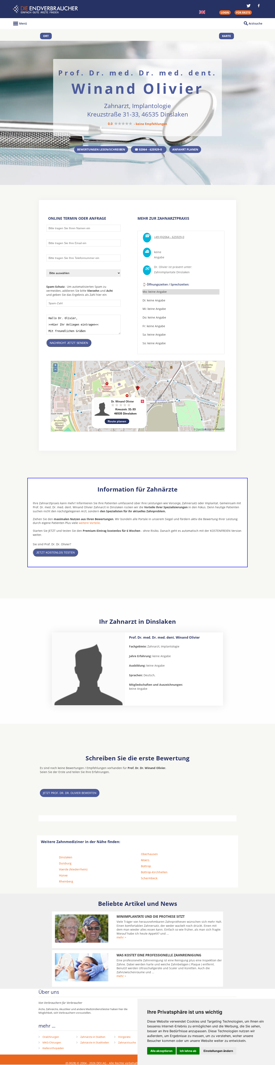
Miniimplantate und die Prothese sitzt (151, 916)
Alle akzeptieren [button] (161, 1051)
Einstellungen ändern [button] (218, 1051)
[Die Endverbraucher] (46, 9)
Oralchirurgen (50, 1037)
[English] (202, 12)
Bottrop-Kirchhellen (154, 872)
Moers (145, 860)
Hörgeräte (124, 1037)
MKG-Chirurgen (51, 1042)
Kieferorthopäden (53, 1048)
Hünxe (63, 875)
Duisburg (65, 863)
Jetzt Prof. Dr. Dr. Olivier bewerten (69, 793)
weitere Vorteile (89, 523)
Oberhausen (149, 854)
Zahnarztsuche (127, 1042)
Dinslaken (65, 857)
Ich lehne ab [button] (188, 1051)
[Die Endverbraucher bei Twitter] (249, 6)
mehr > (121, 937)
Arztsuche (255, 23)
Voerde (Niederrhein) (73, 869)
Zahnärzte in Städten (92, 1037)
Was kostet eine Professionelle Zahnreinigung (159, 955)
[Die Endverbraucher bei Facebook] (259, 6)
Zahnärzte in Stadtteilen (94, 1042)
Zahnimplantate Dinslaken (172, 272)
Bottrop (146, 866)
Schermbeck (149, 878)
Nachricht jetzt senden (69, 342)
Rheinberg (66, 881)
